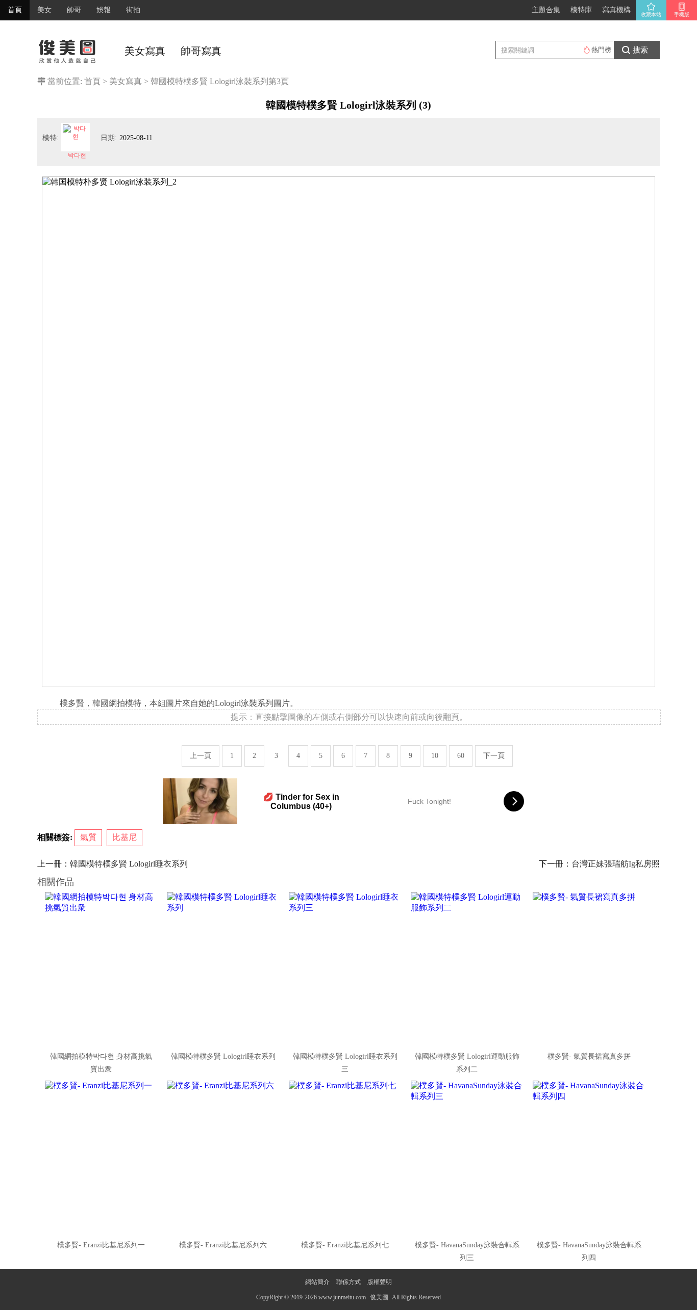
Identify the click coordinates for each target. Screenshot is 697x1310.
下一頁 (494, 755)
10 (434, 755)
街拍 (133, 10)
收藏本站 (651, 14)
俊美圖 (379, 1297)
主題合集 (546, 10)
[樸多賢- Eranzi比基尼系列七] (346, 1157)
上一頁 (200, 755)
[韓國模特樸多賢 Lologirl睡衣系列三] (346, 968)
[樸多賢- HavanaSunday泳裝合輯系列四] (590, 1157)
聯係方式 (348, 1282)
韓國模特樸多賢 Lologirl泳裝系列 (209, 81)
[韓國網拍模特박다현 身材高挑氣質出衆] (102, 968)
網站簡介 (317, 1282)
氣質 (88, 837)
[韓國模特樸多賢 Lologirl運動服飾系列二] (468, 968)
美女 (44, 10)
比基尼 (124, 837)
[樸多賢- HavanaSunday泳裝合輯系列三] (468, 1157)
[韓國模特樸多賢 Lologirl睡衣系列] (224, 968)
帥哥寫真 (201, 51)
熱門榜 (601, 50)
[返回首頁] (67, 48)
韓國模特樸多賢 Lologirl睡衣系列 (129, 863)
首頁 (15, 10)
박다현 (77, 155)
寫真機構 (616, 10)
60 (460, 755)
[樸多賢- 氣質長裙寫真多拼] (590, 968)
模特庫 (581, 10)
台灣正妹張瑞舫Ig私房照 (615, 863)
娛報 (103, 10)
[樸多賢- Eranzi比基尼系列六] (224, 1157)
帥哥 (74, 10)
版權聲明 (379, 1282)
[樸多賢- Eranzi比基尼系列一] (102, 1157)
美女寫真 (145, 51)
